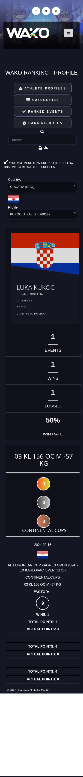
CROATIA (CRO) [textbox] (22, 187)
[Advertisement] (41, 734)
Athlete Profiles (44, 88)
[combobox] (42, 188)
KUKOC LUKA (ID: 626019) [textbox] (30, 214)
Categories (45, 100)
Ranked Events (44, 111)
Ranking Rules (45, 123)
